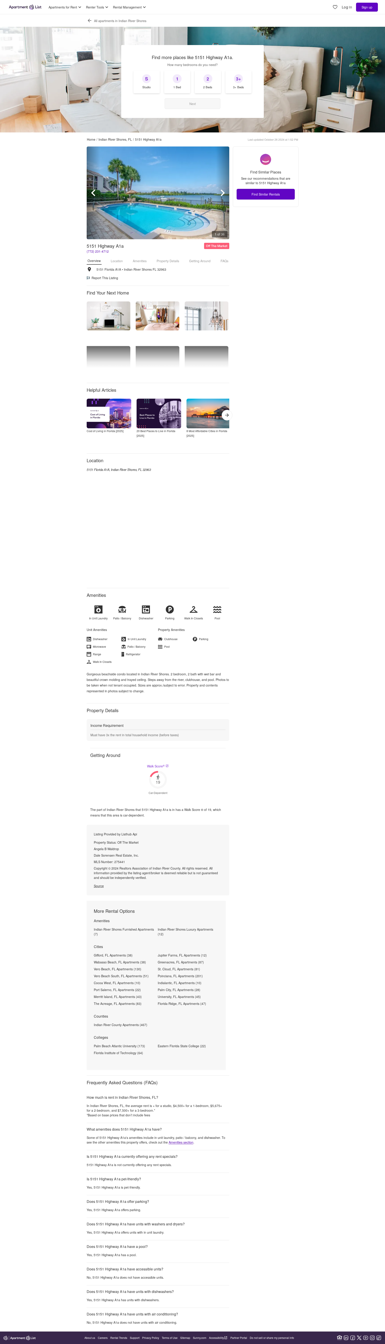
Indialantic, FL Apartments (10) (179, 983)
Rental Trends (118, 1338)
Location (117, 261)
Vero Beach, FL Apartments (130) (117, 969)
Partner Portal (238, 1338)
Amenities (140, 261)
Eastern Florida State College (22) (182, 1046)
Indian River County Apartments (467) (120, 1024)
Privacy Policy (150, 1338)
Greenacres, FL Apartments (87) (181, 962)
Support (134, 1338)
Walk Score (156, 766)
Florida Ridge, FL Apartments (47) (182, 1003)
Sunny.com (199, 1338)
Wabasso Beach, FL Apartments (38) (120, 962)
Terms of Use (170, 1338)
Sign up (367, 7)
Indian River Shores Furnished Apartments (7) (124, 931)
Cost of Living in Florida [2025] (105, 431)
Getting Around (200, 261)
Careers (103, 1338)
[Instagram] (372, 1337)
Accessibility (216, 1338)
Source (99, 886)
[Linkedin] (346, 1337)
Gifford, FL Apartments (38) (113, 955)
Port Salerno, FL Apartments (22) (117, 989)
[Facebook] (352, 1337)
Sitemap (185, 1338)
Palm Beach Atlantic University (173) (119, 1046)
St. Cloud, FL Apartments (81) (179, 969)
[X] (359, 1337)
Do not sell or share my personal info (272, 1338)
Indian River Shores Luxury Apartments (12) (185, 931)
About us (89, 1338)
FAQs (224, 261)
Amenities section (181, 1142)
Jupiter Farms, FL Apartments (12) (182, 955)
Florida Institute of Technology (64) (118, 1053)
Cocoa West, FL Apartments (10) (117, 983)
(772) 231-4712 (98, 251)
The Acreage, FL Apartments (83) (117, 1003)
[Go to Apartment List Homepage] (25, 7)
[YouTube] (365, 1337)
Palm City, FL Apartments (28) (179, 989)
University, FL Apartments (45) (179, 996)
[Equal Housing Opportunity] (339, 1337)
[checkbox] (146, 81)
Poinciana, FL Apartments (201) (180, 976)
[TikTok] (378, 1337)
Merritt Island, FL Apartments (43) (118, 996)
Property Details (168, 261)
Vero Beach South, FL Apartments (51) (121, 976)
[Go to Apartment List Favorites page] (335, 7)
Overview (94, 260)
